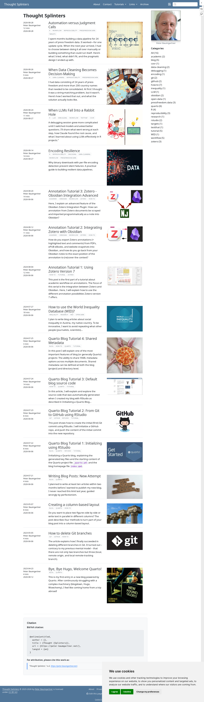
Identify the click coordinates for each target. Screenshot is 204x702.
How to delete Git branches (70, 533)
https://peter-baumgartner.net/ (64, 666)
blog (51, 346)
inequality (53, 315)
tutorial (61, 275)
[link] (120, 4)
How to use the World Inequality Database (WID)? (74, 309)
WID (71, 315)
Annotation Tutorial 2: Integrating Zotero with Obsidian (75, 229)
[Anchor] (38, 623)
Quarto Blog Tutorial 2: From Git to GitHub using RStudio (73, 412)
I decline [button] (127, 691)
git (50, 418)
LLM (54, 118)
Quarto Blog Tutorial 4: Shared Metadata (72, 340)
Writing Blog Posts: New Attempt (74, 476)
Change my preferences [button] (147, 691)
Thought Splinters (10, 689)
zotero (83, 199)
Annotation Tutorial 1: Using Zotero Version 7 (70, 269)
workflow (57, 30)
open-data (80, 315)
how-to (92, 199)
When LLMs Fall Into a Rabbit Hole (71, 112)
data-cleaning (58, 77)
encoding (72, 154)
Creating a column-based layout (73, 504)
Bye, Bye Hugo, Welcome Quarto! (75, 569)
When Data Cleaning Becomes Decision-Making (72, 71)
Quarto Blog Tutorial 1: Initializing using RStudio (75, 445)
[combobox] (185, 4)
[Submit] (175, 4)
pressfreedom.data (87, 30)
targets (52, 34)
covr (92, 118)
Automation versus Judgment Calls (71, 25)
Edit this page (95, 693)
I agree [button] (114, 691)
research (64, 315)
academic (53, 199)
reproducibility (70, 30)
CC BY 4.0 (13, 692)
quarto (68, 346)
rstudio (65, 418)
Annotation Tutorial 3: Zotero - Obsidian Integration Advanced (73, 193)
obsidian (63, 199)
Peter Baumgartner (44, 689)
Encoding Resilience (64, 150)
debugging (62, 118)
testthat (84, 118)
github (57, 418)
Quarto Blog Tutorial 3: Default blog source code (72, 381)
